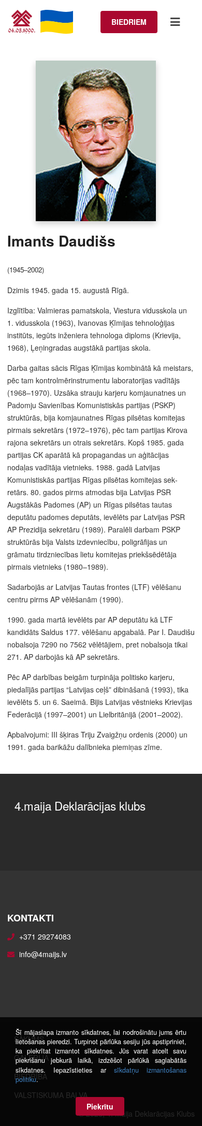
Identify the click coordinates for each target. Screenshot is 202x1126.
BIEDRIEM (129, 22)
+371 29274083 (45, 936)
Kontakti (30, 918)
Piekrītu (99, 1106)
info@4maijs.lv (43, 954)
